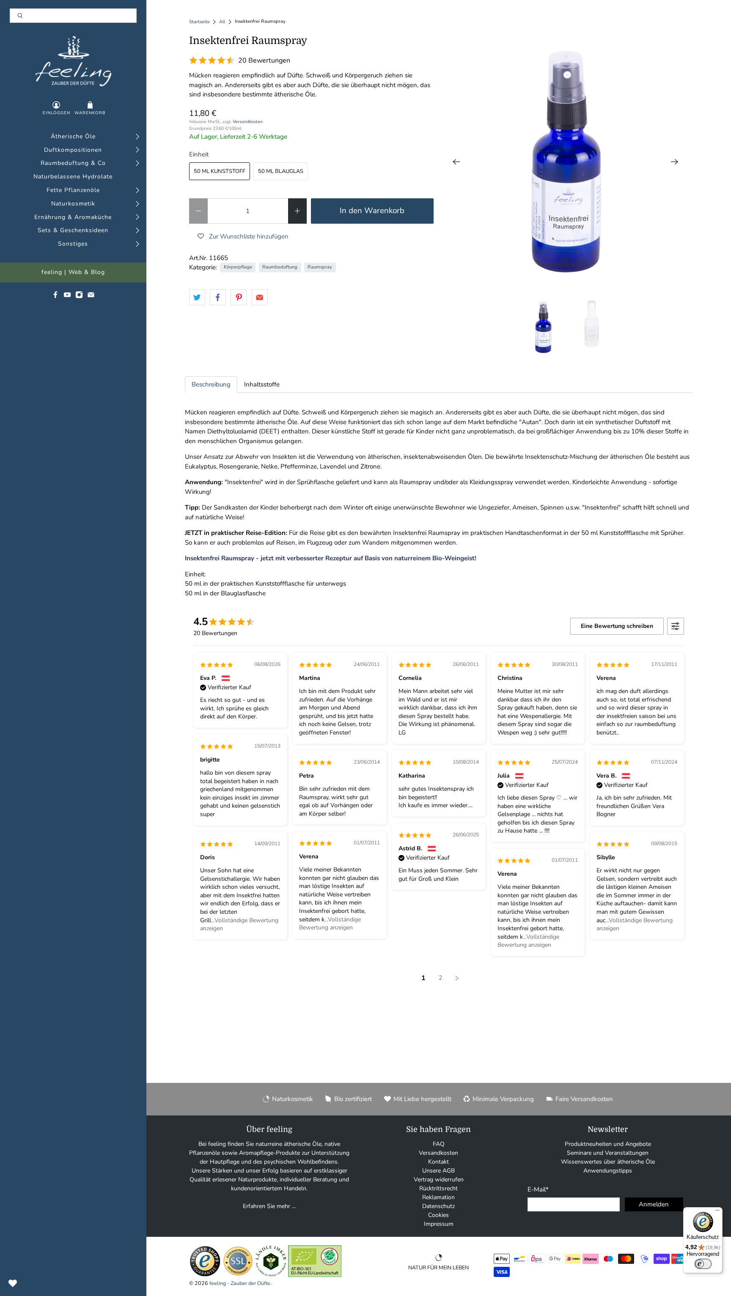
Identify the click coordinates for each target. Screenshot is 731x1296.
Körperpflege (238, 267)
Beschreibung (211, 384)
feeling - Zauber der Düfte (239, 1283)
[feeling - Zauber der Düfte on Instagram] (79, 297)
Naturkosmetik (73, 204)
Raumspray (320, 267)
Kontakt (438, 1162)
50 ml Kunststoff (219, 171)
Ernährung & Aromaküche (73, 217)
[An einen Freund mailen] (260, 297)
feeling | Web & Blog (73, 272)
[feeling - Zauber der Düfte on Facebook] (55, 297)
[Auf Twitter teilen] (197, 297)
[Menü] (717, 1212)
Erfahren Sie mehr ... (269, 1206)
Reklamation (438, 1197)
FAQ (439, 1144)
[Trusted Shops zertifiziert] (205, 1275)
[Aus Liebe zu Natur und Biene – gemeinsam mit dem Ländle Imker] (271, 1275)
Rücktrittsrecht (438, 1188)
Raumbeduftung (279, 267)
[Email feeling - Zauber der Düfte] (91, 297)
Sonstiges (73, 244)
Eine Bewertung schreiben (617, 626)
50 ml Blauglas (280, 171)
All (222, 21)
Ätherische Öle (73, 136)
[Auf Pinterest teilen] (239, 297)
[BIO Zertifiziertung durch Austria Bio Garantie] (314, 1275)
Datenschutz (438, 1206)
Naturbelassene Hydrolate (73, 177)
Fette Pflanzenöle (73, 190)
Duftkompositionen (73, 150)
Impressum (438, 1224)
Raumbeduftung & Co (73, 163)
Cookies (438, 1215)
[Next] (674, 162)
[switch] (703, 1264)
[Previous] (456, 162)
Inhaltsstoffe (262, 384)
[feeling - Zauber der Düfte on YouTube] (67, 297)
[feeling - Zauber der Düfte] (73, 61)
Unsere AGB (438, 1171)
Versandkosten (248, 121)
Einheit (199, 154)
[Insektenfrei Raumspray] (565, 162)
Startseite (199, 21)
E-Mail (538, 1189)
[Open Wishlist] (12, 1283)
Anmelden (654, 1204)
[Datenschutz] (238, 1275)
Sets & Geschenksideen (73, 230)
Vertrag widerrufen (439, 1179)
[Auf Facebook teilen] (218, 297)
